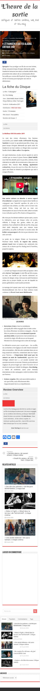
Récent (4, 619)
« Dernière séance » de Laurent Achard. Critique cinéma (17, 453)
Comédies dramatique (16, 38)
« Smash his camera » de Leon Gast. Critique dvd (23, 458)
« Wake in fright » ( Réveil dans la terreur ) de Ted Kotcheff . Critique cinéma (18, 513)
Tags (31, 619)
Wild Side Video (16, 108)
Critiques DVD (22, 53)
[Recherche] (35, 611)
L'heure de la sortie (20, 10)
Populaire (12, 619)
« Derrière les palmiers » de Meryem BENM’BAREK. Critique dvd (19, 488)
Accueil (4, 38)
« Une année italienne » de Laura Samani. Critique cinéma (17, 539)
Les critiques (31, 53)
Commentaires (22, 619)
